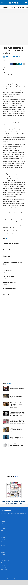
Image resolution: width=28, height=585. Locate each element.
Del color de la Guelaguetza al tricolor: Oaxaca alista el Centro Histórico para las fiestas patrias (17, 421)
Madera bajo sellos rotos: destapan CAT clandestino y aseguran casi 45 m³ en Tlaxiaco (17, 429)
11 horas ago (6, 245)
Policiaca (3, 523)
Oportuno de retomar (9, 276)
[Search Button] (26, 2)
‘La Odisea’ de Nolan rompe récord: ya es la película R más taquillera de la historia (17, 437)
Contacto (3, 567)
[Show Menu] (2, 2)
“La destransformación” (9, 288)
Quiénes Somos (5, 560)
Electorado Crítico (8, 270)
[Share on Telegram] (20, 64)
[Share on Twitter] (14, 64)
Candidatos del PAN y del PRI (11, 243)
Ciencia (3, 537)
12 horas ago (6, 258)
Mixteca (3, 552)
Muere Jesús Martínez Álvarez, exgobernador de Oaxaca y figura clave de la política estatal (17, 414)
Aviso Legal (3, 572)
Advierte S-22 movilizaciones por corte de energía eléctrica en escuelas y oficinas (17, 445)
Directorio (3, 562)
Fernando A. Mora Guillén (13, 56)
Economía (3, 526)
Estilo (2, 530)
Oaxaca (13, 7)
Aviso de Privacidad (5, 569)
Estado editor (6, 256)
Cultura (3, 539)
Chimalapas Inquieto (8, 250)
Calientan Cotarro (8, 295)
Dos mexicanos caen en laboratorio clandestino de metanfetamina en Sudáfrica (16, 396)
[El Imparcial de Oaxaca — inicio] (14, 510)
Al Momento (4, 7)
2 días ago (5, 278)
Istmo (2, 547)
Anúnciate (3, 565)
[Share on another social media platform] (24, 64)
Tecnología (3, 541)
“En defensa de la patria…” (10, 282)
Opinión (3, 535)
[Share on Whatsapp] (17, 64)
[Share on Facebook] (11, 64)
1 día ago (5, 266)
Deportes (3, 532)
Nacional (3, 528)
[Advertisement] (14, 28)
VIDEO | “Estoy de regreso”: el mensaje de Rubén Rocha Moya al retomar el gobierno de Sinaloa (17, 388)
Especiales (21, 7)
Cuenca (3, 554)
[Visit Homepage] (14, 3)
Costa (2, 550)
